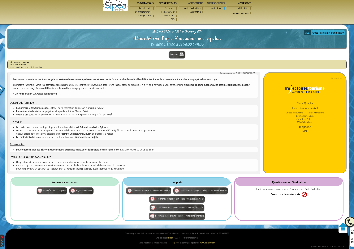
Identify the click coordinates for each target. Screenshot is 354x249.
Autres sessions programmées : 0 (328, 32)
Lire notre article (23, 93)
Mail (304, 131)
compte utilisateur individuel (76, 133)
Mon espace (244, 3)
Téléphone (305, 127)
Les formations (145, 3)
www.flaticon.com (207, 242)
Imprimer (174, 54)
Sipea (170, 237)
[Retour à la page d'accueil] (115, 5)
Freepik (174, 242)
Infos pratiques (167, 3)
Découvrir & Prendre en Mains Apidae (88, 127)
